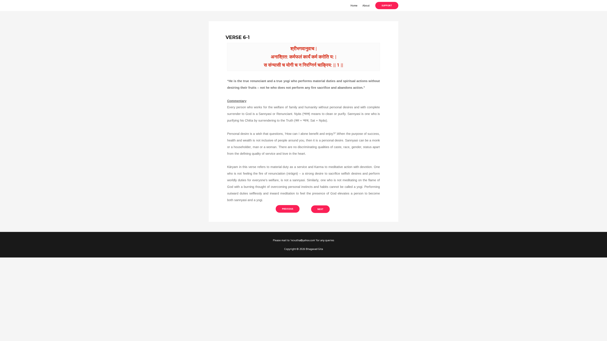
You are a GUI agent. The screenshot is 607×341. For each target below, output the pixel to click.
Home (353, 5)
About (366, 5)
